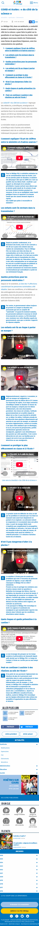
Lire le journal (14, 786)
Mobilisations (5, 748)
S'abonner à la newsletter (19, 904)
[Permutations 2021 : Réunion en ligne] (10, 734)
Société (2, 773)
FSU (2, 755)
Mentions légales (14, 924)
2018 (1, 884)
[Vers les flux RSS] (11, 916)
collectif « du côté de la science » (15, 103)
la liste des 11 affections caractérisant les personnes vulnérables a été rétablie (19, 286)
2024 (1, 862)
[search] (3, 2)
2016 (1, 891)
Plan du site (4, 924)
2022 (1, 869)
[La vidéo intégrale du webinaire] (6, 713)
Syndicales (11, 17)
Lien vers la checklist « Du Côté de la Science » (19, 480)
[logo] (17, 2)
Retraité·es (4, 762)
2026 (1, 855)
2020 (1, 876)
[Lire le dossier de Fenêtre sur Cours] (29, 785)
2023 (1, 866)
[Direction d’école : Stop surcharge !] (28, 734)
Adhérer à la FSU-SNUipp (19, 911)
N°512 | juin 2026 (14, 788)
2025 (1, 859)
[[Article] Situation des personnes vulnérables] (22, 713)
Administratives (5, 766)
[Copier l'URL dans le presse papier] (36, 21)
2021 (1, 873)
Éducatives (3, 769)
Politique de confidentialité (30, 924)
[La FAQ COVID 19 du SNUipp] (6, 718)
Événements (20, 17)
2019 (1, 880)
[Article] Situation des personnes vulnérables (30, 713)
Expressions (5, 751)
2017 (1, 887)
